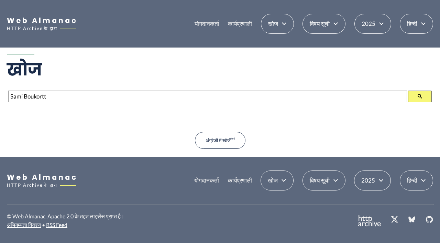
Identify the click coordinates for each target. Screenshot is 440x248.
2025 (368, 23)
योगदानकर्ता (207, 23)
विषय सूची (320, 23)
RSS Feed (56, 224)
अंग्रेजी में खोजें (218, 140)
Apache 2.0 (60, 216)
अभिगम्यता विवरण (24, 224)
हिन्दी (412, 23)
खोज (273, 23)
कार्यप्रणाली (240, 23)
